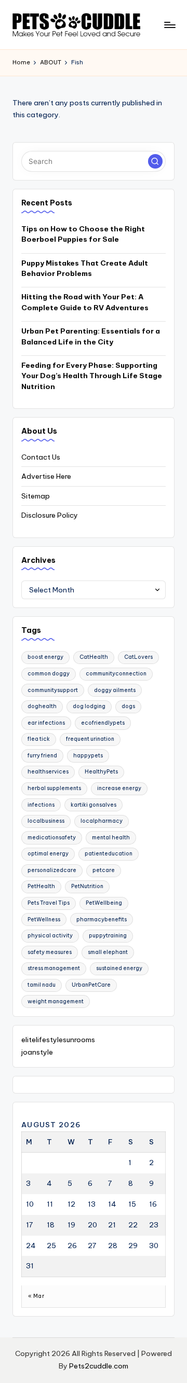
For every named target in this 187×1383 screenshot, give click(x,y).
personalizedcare (52, 870)
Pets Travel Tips (49, 903)
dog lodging (89, 706)
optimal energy (48, 853)
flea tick (39, 739)
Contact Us (40, 457)
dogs (128, 706)
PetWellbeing (104, 903)
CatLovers (138, 657)
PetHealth (41, 886)
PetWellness (44, 919)
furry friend (42, 755)
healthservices (48, 771)
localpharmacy (102, 821)
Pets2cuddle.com (98, 1366)
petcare (103, 870)
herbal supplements (54, 788)
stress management (54, 968)
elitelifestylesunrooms (58, 1039)
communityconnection (116, 673)
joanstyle (37, 1052)
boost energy (45, 657)
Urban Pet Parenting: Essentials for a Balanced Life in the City (90, 336)
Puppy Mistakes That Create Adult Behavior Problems (84, 268)
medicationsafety (52, 837)
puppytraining (108, 935)
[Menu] (169, 24)
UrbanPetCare (91, 984)
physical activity (50, 935)
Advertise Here (46, 476)
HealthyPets (101, 771)
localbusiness (46, 821)
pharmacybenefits (101, 919)
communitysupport (53, 690)
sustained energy (119, 968)
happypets (88, 755)
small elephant (108, 952)
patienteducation (108, 853)
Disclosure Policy (49, 515)
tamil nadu (42, 984)
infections (41, 804)
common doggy (49, 673)
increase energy (119, 788)
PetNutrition (87, 886)
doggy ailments (115, 690)
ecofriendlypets (103, 723)
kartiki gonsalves (93, 804)
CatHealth (93, 657)
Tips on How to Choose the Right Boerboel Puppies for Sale (83, 234)
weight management (56, 1001)
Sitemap (35, 496)
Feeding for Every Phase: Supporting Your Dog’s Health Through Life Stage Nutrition (91, 376)
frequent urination (90, 739)
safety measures (50, 952)
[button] (155, 161)
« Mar (36, 1296)
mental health (111, 837)
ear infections (46, 723)
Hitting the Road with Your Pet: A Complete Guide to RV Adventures (85, 302)
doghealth (42, 706)
